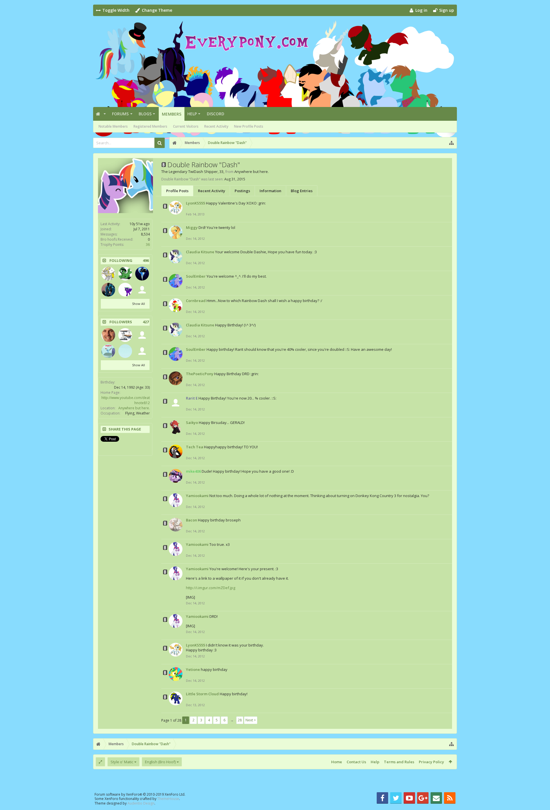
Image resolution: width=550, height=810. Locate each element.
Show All (138, 303)
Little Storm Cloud (202, 693)
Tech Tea (194, 446)
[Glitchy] (125, 351)
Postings (242, 190)
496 (146, 260)
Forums (120, 113)
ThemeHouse (168, 798)
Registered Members (150, 126)
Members (171, 114)
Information (270, 190)
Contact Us (356, 761)
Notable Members (113, 126)
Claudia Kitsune (200, 251)
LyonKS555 (195, 203)
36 (148, 244)
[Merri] (108, 335)
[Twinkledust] (142, 290)
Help (192, 113)
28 (240, 720)
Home (336, 761)
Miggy (192, 227)
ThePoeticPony (199, 373)
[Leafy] (125, 274)
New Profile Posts (248, 126)
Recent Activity (216, 126)
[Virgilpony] (142, 335)
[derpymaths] (108, 274)
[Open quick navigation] (451, 142)
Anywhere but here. (134, 408)
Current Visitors (186, 126)
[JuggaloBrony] (125, 290)
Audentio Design (140, 803)
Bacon (191, 520)
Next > (250, 720)
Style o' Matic (122, 761)
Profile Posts (177, 190)
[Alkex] (142, 351)
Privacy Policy (431, 761)
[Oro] (125, 335)
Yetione (193, 669)
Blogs (145, 113)
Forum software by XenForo (140, 794)
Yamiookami (197, 495)
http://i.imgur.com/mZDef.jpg (210, 587)
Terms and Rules (399, 761)
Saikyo (192, 422)
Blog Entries (302, 190)
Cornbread (196, 300)
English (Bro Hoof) (160, 761)
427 (146, 322)
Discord (215, 113)
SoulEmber (196, 276)
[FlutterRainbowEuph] (108, 351)
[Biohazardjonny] (108, 290)
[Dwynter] (142, 274)
